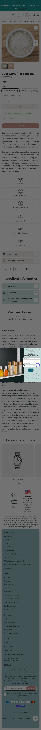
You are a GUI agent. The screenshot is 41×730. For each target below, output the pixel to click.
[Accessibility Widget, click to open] (38, 365)
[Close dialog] (39, 349)
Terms (32, 380)
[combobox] (25, 366)
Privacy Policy (37, 379)
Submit (31, 370)
